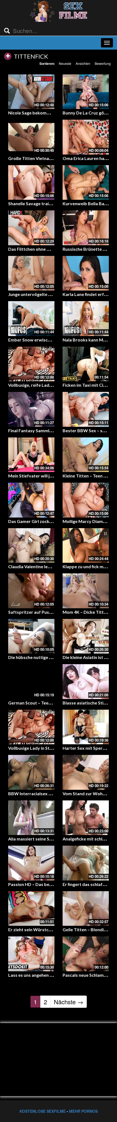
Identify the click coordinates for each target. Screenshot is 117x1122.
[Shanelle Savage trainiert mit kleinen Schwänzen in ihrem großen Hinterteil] (31, 182)
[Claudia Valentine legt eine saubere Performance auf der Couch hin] (31, 545)
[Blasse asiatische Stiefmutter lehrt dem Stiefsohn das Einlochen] (86, 681)
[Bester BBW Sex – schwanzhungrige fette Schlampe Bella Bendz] (86, 409)
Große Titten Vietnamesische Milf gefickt (49, 158)
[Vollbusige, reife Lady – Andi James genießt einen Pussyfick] (31, 364)
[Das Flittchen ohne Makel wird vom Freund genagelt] (31, 227)
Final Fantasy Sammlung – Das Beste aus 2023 (54, 430)
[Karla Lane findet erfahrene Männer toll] (86, 273)
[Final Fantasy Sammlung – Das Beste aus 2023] (31, 409)
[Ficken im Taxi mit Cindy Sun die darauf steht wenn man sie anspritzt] (86, 364)
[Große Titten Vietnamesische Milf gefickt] (31, 137)
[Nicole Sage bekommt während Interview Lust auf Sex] (31, 91)
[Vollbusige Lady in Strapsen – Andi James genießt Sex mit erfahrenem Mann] (31, 727)
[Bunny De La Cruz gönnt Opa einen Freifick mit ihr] (86, 91)
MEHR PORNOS (83, 1111)
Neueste (65, 63)
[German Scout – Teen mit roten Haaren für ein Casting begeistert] (31, 681)
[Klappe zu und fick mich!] (86, 545)
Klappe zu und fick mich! (87, 566)
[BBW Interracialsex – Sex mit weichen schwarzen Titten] (31, 772)
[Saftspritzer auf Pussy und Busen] (31, 590)
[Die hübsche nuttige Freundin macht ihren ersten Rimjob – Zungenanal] (31, 636)
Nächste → (68, 1001)
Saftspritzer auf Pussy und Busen (41, 612)
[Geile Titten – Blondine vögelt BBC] (86, 908)
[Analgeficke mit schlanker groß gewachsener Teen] (86, 817)
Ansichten (83, 63)
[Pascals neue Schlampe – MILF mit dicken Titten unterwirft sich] (86, 953)
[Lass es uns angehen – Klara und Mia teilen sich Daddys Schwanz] (31, 953)
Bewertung (103, 63)
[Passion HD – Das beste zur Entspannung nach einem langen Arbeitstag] (31, 863)
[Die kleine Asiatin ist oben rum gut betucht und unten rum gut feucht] (86, 636)
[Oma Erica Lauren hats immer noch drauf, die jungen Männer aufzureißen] (86, 137)
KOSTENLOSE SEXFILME (43, 1111)
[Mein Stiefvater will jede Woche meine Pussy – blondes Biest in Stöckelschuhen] (31, 454)
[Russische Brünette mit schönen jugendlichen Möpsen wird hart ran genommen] (86, 227)
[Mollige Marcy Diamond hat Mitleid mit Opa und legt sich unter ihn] (86, 500)
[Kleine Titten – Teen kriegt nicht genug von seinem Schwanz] (86, 454)
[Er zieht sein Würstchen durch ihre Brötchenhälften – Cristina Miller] (31, 908)
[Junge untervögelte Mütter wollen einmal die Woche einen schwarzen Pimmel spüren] (31, 273)
